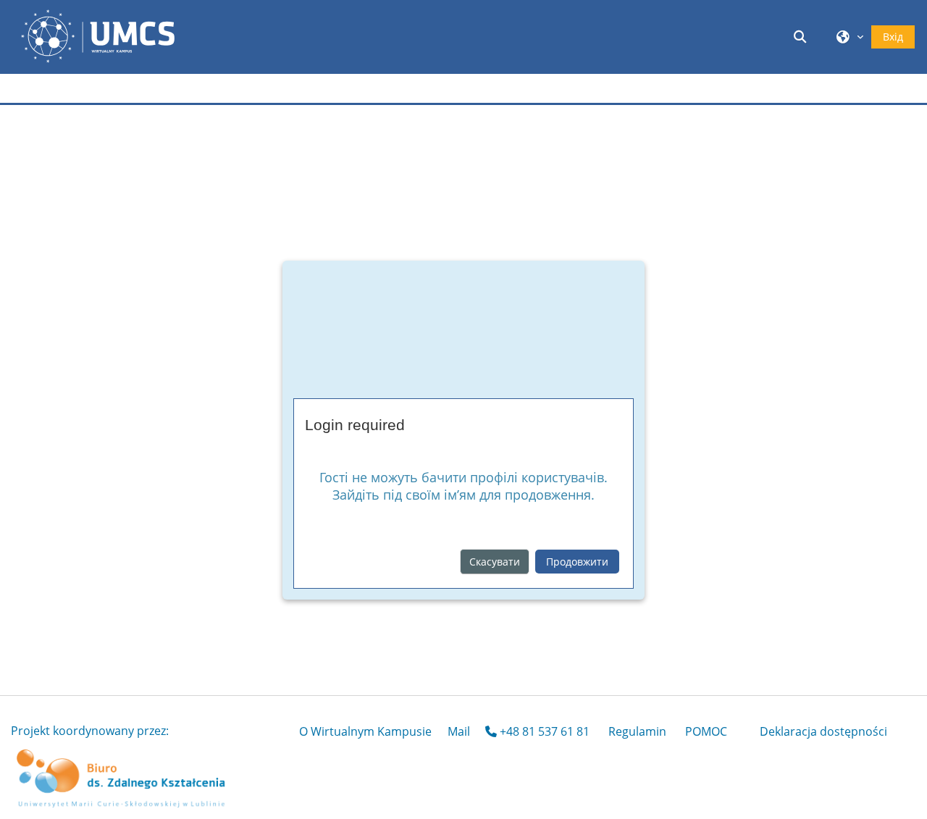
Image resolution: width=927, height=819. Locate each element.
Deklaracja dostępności (823, 731)
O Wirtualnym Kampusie (365, 731)
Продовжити (577, 561)
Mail (459, 731)
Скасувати (494, 561)
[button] (802, 36)
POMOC (706, 731)
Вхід (893, 36)
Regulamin (637, 731)
